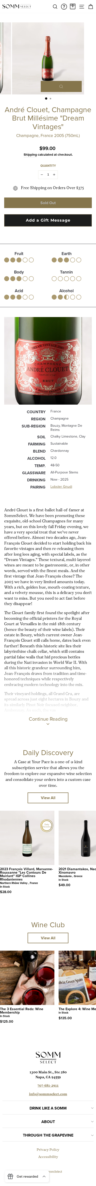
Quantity (48, 165)
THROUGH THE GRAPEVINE (48, 1135)
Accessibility (48, 1157)
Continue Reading (48, 719)
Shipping (30, 154)
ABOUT (48, 1122)
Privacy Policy (48, 1150)
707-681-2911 (48, 1086)
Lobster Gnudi (61, 486)
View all (48, 798)
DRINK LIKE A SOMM (48, 1108)
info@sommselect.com (48, 1094)
